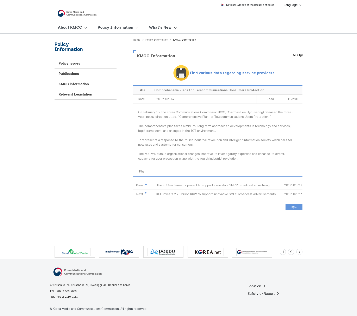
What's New (160, 27)
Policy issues (69, 63)
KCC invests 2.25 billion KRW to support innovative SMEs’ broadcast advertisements (216, 194)
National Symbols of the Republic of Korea (250, 5)
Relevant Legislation (75, 94)
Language (291, 5)
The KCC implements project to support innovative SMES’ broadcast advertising (213, 185)
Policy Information (115, 27)
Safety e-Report (262, 293)
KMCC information (74, 84)
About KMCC (70, 27)
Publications (69, 74)
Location (255, 286)
